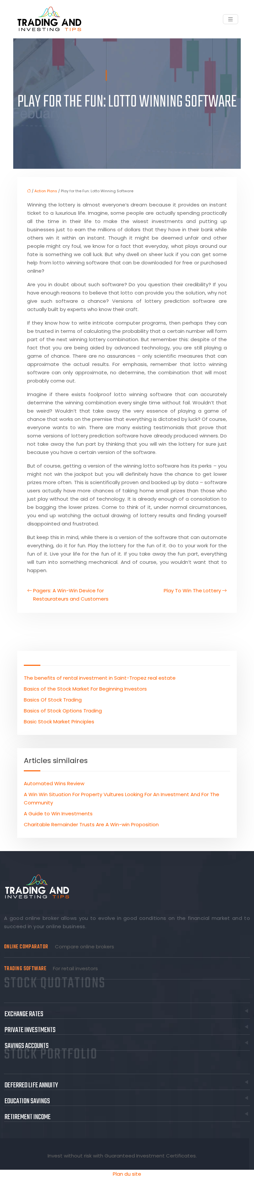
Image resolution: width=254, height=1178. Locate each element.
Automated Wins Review (54, 783)
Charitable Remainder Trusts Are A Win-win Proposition (91, 824)
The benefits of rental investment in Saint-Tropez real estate (100, 677)
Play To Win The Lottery (192, 590)
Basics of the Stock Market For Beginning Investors (85, 688)
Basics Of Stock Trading (53, 699)
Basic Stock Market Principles (59, 721)
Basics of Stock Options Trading (63, 710)
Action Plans (45, 191)
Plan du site (127, 1173)
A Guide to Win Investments (58, 813)
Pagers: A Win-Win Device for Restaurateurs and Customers (70, 594)
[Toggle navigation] (230, 19)
